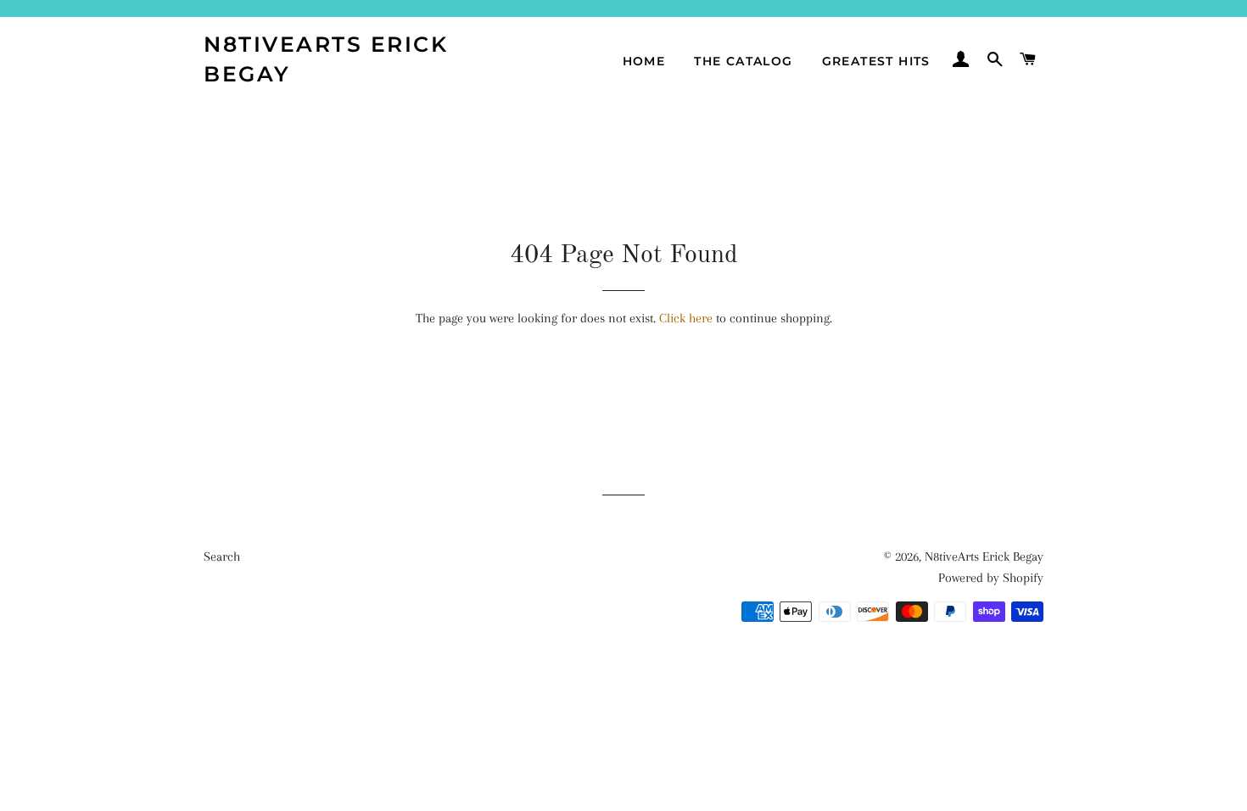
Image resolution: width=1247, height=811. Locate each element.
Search (222, 556)
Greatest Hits (876, 61)
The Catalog (743, 61)
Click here (686, 318)
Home (644, 61)
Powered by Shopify (990, 577)
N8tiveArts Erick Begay (326, 59)
